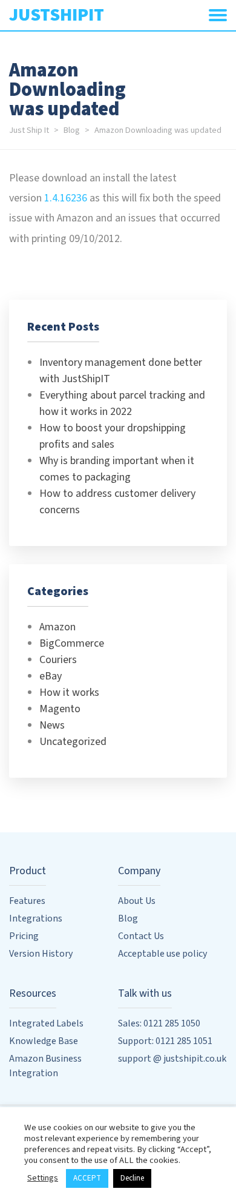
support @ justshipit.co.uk (172, 1058)
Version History (41, 953)
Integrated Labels (46, 1023)
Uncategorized (73, 741)
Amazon (57, 627)
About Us (137, 901)
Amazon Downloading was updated (157, 130)
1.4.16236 (65, 198)
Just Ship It (29, 130)
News (52, 725)
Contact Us (141, 936)
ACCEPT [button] (87, 1178)
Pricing (24, 936)
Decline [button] (132, 1178)
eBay (50, 676)
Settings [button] (42, 1177)
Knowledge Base (43, 1041)
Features (27, 901)
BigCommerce (71, 643)
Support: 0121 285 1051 (165, 1041)
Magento (59, 708)
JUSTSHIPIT (56, 15)
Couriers (58, 659)
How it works (69, 692)
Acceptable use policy (162, 953)
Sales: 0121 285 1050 (159, 1023)
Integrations (35, 918)
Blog (72, 130)
